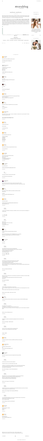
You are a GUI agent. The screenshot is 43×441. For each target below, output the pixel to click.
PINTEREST (3, 140)
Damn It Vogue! (6, 239)
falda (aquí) (4, 34)
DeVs (4, 84)
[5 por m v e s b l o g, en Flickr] (2, 30)
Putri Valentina (5, 163)
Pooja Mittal (5, 153)
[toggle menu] (2, 1)
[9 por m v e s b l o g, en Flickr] (2, 33)
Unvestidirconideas (6, 344)
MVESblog (20, 439)
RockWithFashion (6, 180)
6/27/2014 (5, 220)
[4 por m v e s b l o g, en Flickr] (2, 29)
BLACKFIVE (9, 34)
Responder (3, 73)
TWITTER (8, 40)
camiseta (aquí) (13, 34)
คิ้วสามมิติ (5, 215)
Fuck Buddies (7, 280)
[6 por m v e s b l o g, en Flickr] (2, 31)
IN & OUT (5, 76)
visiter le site (10, 312)
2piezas (5, 219)
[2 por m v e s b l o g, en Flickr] (2, 26)
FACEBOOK (4, 40)
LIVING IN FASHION (5, 136)
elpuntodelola (5, 352)
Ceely (4, 188)
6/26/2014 (5, 57)
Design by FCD (24, 439)
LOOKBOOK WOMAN (20, 40)
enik (4, 172)
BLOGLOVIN (15, 40)
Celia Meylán (5, 56)
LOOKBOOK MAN (26, 40)
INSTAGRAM (11, 40)
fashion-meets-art (6, 65)
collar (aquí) (19, 34)
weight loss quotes (11, 321)
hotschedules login (9, 268)
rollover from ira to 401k (13, 292)
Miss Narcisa (5, 405)
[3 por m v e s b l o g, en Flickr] (2, 28)
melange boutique (6, 111)
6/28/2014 (5, 374)
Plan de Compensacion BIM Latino (14, 390)
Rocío (4, 102)
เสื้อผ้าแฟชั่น (7, 253)
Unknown (5, 93)
